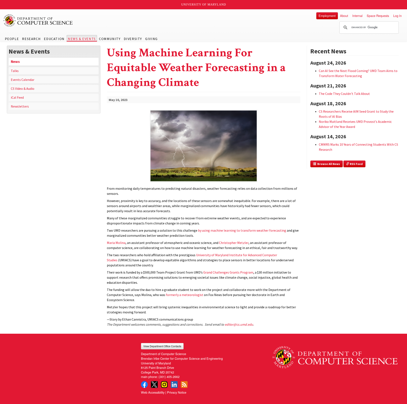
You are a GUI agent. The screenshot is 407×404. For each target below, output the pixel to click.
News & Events (82, 39)
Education (54, 39)
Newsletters (20, 106)
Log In (397, 15)
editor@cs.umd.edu (239, 324)
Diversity (133, 39)
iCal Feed (17, 97)
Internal (357, 15)
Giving (151, 39)
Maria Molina (116, 243)
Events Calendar (22, 79)
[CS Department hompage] (334, 355)
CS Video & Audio (22, 88)
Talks (15, 71)
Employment (327, 15)
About (344, 15)
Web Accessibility (152, 392)
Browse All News (328, 164)
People (12, 39)
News (15, 61)
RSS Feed (356, 164)
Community (109, 39)
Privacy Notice (176, 392)
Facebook (144, 384)
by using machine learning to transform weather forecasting (242, 230)
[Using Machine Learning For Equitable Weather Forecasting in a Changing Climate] (203, 182)
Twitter (154, 384)
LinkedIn (174, 384)
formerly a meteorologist (184, 295)
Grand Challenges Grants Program (228, 272)
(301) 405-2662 (169, 376)
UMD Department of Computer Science (38, 20)
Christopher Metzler (233, 243)
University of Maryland (203, 4)
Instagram (164, 384)
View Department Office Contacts (162, 346)
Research (31, 39)
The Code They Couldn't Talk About (344, 93)
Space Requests (378, 15)
